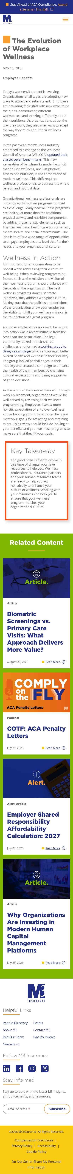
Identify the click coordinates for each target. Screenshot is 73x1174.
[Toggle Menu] (65, 19)
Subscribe (57, 1109)
